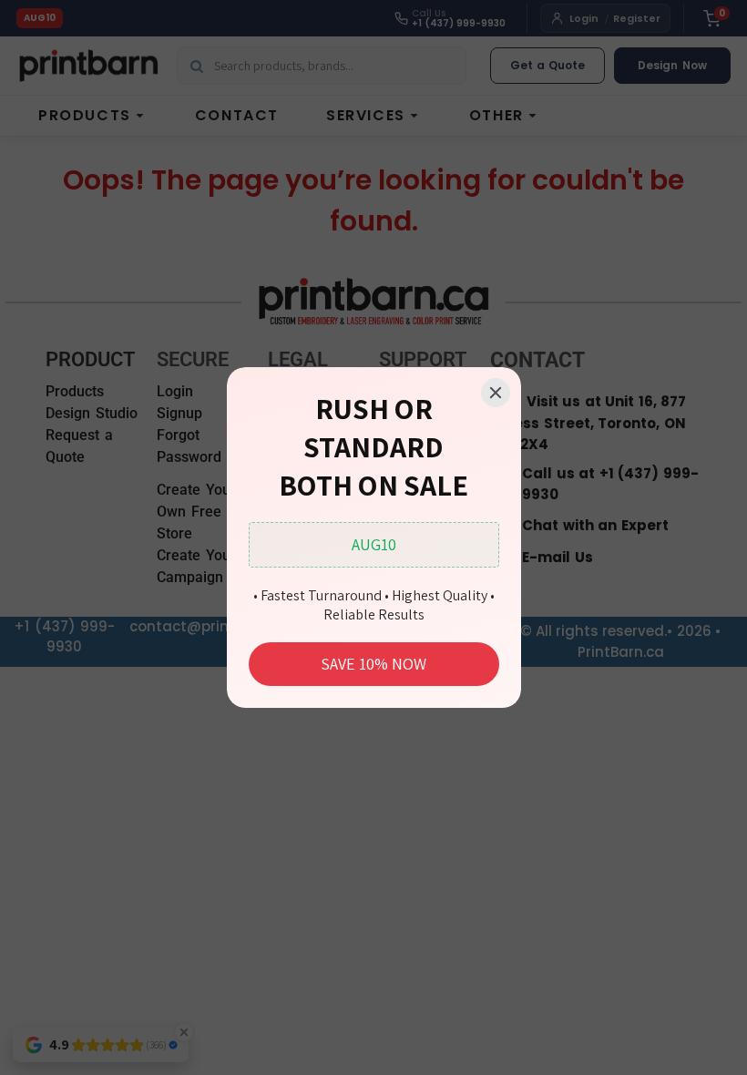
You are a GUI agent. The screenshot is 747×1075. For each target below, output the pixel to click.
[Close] (495, 392)
